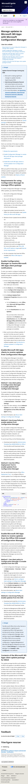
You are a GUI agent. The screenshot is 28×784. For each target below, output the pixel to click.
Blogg (2, 775)
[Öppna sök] (20, 15)
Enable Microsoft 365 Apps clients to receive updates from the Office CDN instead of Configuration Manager (13, 58)
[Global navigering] (1, 15)
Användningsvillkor (5, 780)
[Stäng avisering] (26, 2)
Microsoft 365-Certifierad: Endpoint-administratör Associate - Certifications (13, 751)
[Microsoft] (14, 16)
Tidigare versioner (19, 773)
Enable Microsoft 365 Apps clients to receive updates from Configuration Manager (13, 54)
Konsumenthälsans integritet (8, 778)
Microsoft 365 (9, 27)
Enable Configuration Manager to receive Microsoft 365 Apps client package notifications (13, 51)
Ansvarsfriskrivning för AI (7, 773)
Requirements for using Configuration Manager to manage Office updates (14, 47)
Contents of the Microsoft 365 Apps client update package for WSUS (14, 62)
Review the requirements (11, 151)
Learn (2, 27)
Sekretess (13, 775)
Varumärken (15, 780)
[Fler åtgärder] (25, 27)
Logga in (25, 15)
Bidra (8, 775)
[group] (14, 501)
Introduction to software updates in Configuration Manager (14, 344)
